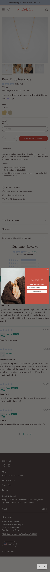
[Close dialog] (47, 269)
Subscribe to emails (37, 291)
